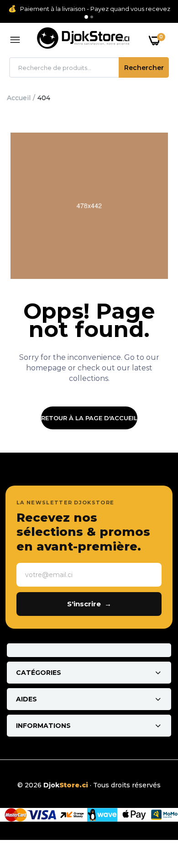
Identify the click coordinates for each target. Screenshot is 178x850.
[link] (152, 792)
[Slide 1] (86, 17)
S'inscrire (89, 603)
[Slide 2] (91, 17)
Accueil (19, 98)
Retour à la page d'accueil (89, 418)
